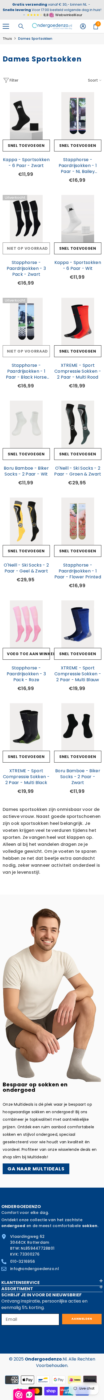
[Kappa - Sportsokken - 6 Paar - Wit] (77, 218)
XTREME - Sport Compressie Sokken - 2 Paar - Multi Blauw (77, 674)
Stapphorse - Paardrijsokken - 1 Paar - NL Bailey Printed (78, 166)
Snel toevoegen (26, 145)
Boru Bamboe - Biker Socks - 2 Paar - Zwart (77, 777)
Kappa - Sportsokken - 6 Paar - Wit (77, 265)
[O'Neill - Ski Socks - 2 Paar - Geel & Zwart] (26, 521)
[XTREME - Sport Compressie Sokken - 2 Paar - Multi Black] (26, 727)
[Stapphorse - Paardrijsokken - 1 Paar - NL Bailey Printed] (77, 116)
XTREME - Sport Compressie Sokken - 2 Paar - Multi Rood (77, 371)
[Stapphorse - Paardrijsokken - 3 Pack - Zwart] (26, 218)
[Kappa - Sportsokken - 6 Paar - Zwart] (26, 116)
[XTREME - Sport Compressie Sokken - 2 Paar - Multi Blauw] (77, 624)
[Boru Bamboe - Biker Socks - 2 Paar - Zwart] (77, 727)
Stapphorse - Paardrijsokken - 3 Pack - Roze (26, 674)
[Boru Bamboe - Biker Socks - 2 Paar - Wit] (26, 424)
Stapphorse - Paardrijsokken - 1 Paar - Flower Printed (77, 571)
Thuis (7, 38)
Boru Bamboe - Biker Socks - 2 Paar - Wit (26, 471)
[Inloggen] (82, 26)
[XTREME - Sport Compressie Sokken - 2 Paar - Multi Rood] (77, 321)
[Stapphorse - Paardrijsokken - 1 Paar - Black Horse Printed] (26, 321)
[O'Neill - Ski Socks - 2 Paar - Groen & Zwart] (77, 424)
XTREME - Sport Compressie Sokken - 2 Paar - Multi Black (26, 777)
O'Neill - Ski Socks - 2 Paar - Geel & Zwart (26, 568)
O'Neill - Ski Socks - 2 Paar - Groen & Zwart (77, 471)
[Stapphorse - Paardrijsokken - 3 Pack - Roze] (26, 624)
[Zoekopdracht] (21, 26)
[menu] (6, 26)
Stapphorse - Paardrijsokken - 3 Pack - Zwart (26, 268)
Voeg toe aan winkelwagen (28, 654)
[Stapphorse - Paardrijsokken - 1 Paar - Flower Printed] (77, 521)
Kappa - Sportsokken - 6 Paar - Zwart (26, 163)
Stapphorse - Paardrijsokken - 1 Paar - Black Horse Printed (26, 371)
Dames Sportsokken (35, 38)
